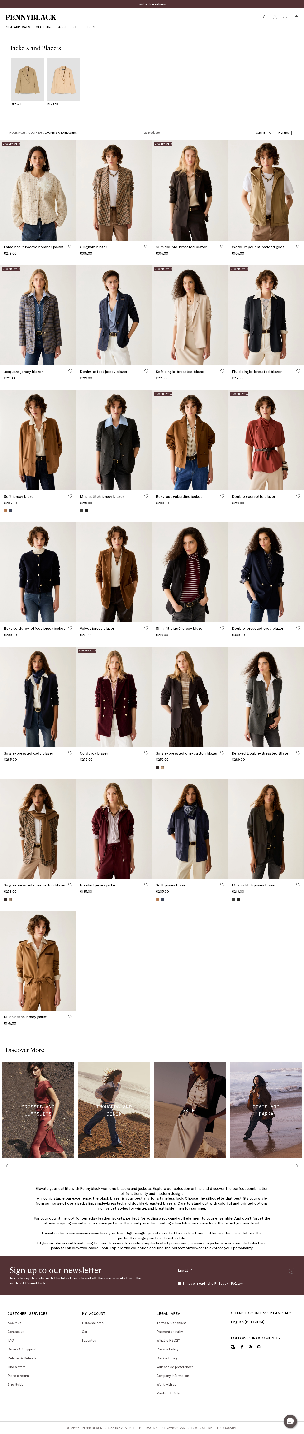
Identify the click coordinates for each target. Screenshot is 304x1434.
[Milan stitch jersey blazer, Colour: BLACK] (86, 510)
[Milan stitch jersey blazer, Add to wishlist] (146, 496)
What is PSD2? (168, 1340)
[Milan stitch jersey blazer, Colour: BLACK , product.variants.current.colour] (238, 899)
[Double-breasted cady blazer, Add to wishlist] (298, 628)
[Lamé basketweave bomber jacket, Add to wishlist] (70, 246)
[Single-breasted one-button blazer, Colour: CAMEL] (162, 767)
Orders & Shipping (22, 1349)
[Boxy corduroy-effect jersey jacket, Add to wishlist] (70, 628)
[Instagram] (233, 1346)
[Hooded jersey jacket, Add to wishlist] (146, 884)
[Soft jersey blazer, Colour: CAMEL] (157, 899)
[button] (290, 1421)
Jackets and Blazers (61, 132)
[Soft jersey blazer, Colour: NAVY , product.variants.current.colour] (162, 899)
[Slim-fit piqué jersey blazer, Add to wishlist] (222, 628)
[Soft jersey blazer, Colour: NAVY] (10, 510)
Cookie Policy (167, 1358)
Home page (17, 132)
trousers (116, 1243)
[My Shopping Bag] (295, 17)
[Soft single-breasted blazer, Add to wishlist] (222, 371)
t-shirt (253, 1243)
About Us (14, 1323)
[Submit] (291, 1271)
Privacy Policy (228, 1283)
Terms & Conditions (171, 1323)
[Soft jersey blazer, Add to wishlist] (70, 496)
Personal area (93, 1323)
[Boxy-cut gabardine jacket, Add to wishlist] (222, 496)
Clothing (35, 132)
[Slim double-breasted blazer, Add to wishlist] (222, 246)
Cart (85, 1331)
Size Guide (16, 1384)
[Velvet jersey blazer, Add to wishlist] (146, 628)
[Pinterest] (250, 1346)
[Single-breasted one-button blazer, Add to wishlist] (222, 753)
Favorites (89, 1340)
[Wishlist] (285, 17)
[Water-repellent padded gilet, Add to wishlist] (298, 246)
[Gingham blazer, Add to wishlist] (146, 246)
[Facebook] (241, 1346)
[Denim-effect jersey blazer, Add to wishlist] (146, 371)
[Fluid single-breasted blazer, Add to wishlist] (298, 371)
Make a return (18, 1376)
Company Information (173, 1376)
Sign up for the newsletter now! (152, 4)
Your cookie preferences (175, 1367)
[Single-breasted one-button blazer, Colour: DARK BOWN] (5, 899)
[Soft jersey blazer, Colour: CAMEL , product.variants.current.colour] (5, 510)
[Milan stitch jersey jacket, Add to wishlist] (70, 1016)
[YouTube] (258, 1346)
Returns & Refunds (22, 1358)
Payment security (170, 1331)
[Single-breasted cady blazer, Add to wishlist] (70, 753)
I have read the (212, 1283)
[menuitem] (18, 27)
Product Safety (168, 1393)
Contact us (16, 1331)
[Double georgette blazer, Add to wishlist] (298, 496)
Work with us (166, 1384)
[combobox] (264, 133)
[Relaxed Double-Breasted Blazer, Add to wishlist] (298, 753)
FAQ (11, 1340)
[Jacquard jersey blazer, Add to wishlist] (70, 371)
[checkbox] (179, 1283)
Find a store (17, 1367)
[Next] (295, 1166)
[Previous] (9, 1166)
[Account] (275, 17)
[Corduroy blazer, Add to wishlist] (146, 753)
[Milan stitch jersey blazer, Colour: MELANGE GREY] (233, 899)
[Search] (265, 17)
